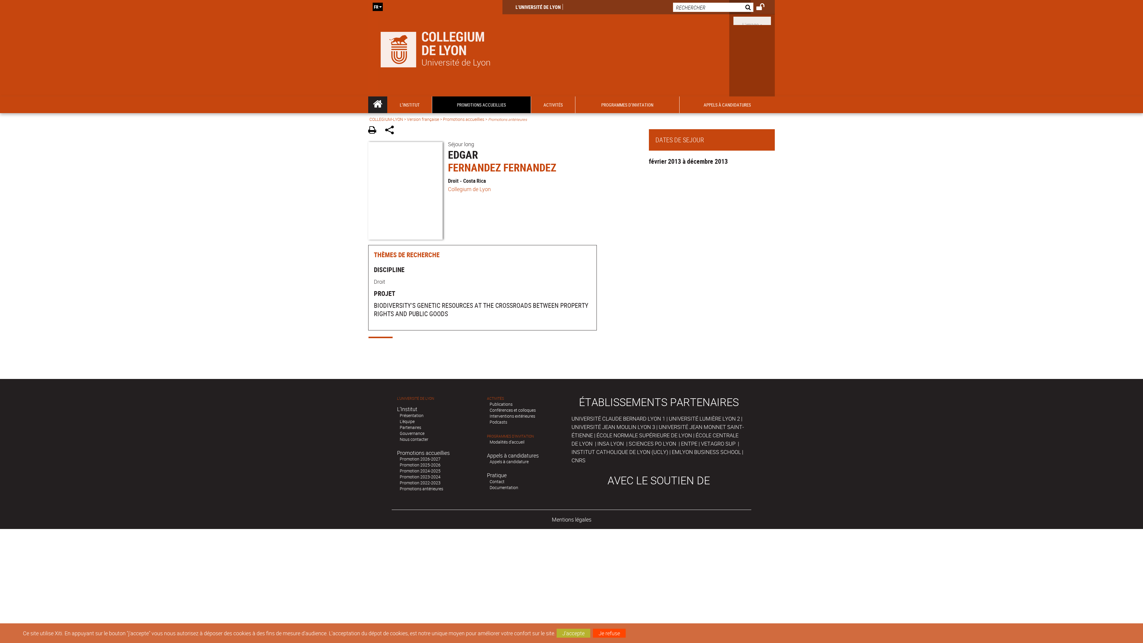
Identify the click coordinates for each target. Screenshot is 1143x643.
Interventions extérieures (512, 416)
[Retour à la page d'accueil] (435, 48)
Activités (495, 398)
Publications (501, 404)
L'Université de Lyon (538, 7)
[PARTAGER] (391, 131)
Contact (497, 481)
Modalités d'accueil (507, 442)
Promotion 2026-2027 (420, 459)
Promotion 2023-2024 (420, 477)
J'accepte (573, 633)
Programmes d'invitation (510, 436)
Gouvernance (412, 433)
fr (376, 7)
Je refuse (609, 633)
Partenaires (410, 427)
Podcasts (498, 422)
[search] (713, 7)
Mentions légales (571, 519)
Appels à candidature (509, 461)
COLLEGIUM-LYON (386, 119)
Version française (423, 119)
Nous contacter (414, 439)
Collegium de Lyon (469, 189)
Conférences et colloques (513, 410)
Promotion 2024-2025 (420, 471)
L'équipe (407, 421)
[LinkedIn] (752, 20)
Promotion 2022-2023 (420, 483)
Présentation (412, 415)
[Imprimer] (374, 131)
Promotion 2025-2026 (420, 465)
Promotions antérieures (421, 488)
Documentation (504, 487)
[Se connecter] (764, 7)
